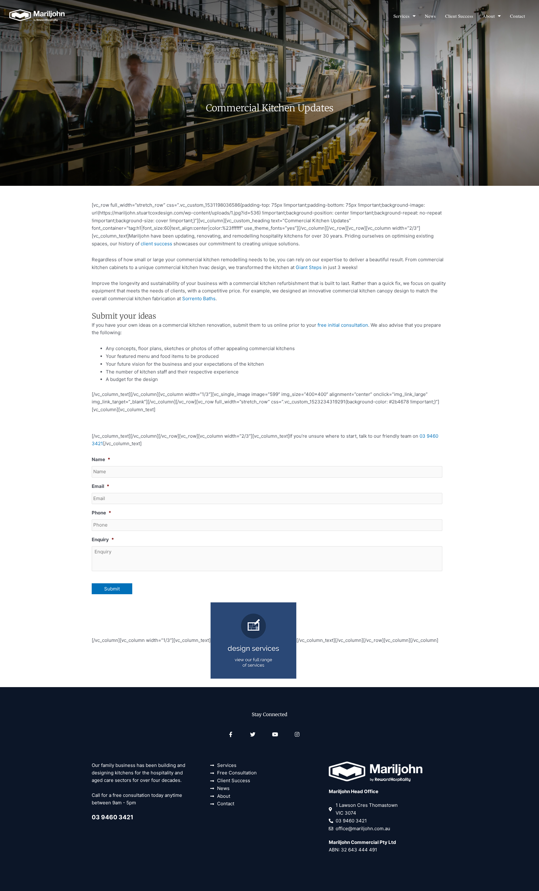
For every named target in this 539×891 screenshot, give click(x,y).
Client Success (459, 16)
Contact (517, 16)
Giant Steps (309, 267)
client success (156, 244)
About (489, 16)
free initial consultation (343, 325)
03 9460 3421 (112, 817)
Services (401, 16)
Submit (112, 589)
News (430, 16)
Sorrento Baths (199, 298)
